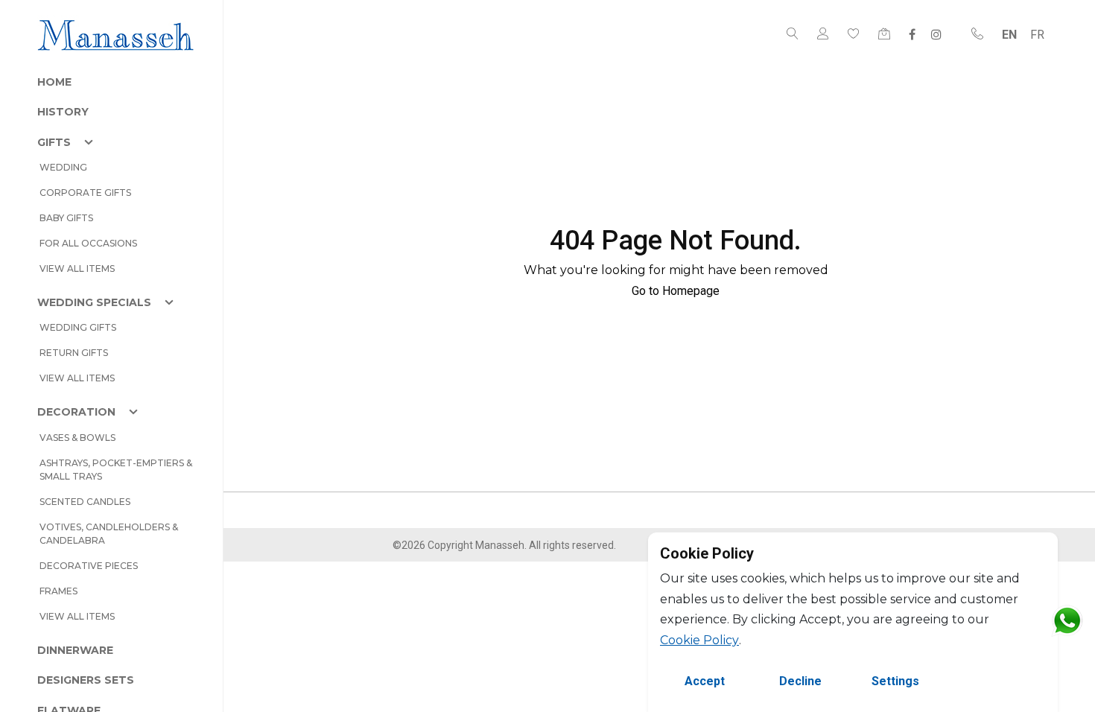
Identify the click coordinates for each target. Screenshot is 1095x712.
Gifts (54, 142)
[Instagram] (936, 34)
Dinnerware (75, 650)
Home (54, 82)
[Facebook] (912, 34)
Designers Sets (85, 680)
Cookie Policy (699, 640)
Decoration (76, 412)
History (63, 111)
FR (1037, 35)
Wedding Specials (94, 302)
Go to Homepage (676, 291)
